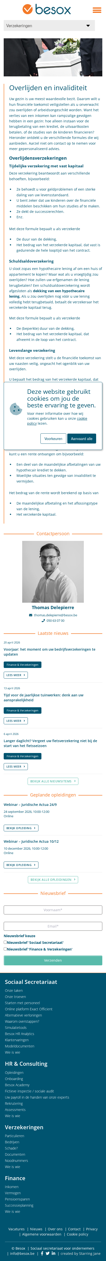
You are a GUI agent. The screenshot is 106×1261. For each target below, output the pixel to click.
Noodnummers (16, 1160)
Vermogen (13, 1193)
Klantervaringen (17, 1040)
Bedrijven (12, 1142)
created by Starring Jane (81, 1253)
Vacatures (16, 1229)
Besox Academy (17, 1085)
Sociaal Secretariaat (31, 981)
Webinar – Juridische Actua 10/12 (31, 841)
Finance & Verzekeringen (22, 664)
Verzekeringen (24, 1127)
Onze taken (14, 990)
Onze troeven (15, 996)
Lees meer (13, 675)
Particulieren (14, 1135)
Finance (15, 1178)
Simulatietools (16, 1027)
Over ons (55, 1229)
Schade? (11, 1148)
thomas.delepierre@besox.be (55, 615)
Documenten (15, 1154)
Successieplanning (19, 1205)
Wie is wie (12, 1052)
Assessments (15, 1109)
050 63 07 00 (55, 621)
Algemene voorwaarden (41, 1234)
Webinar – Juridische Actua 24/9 (30, 804)
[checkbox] (53, 946)
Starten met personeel (22, 1002)
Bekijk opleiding (19, 828)
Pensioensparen (17, 1199)
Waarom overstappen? (22, 1021)
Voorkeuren (53, 438)
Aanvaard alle (81, 438)
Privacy (92, 1229)
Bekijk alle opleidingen (51, 880)
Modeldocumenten (19, 1046)
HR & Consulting (26, 1063)
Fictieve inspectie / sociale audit (29, 1091)
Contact (74, 1229)
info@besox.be (22, 1253)
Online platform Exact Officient (29, 1009)
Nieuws (36, 1229)
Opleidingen (14, 1072)
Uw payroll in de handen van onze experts (37, 1097)
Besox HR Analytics (19, 1033)
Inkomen (11, 1186)
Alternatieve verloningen (23, 1015)
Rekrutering (14, 1103)
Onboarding (14, 1078)
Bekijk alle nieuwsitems (51, 781)
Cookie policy (77, 1234)
